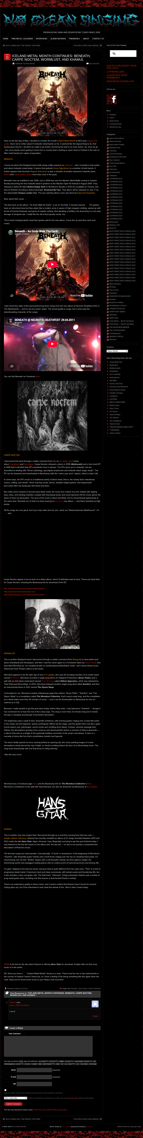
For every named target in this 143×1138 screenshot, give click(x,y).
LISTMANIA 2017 (115, 194)
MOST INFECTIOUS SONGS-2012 (122, 241)
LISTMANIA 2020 (115, 203)
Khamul (90, 988)
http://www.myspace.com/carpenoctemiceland (24, 595)
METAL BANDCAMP (117, 402)
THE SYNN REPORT (117, 330)
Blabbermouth (115, 368)
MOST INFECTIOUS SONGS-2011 (122, 237)
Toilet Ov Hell (115, 424)
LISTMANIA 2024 (115, 216)
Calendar (112, 151)
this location (92, 787)
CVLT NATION (115, 374)
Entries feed (114, 121)
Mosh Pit (112, 228)
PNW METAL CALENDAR (22, 39)
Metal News (113, 222)
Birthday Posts (114, 148)
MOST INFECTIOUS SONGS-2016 (122, 253)
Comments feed (116, 124)
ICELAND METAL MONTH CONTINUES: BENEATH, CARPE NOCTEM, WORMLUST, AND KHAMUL (51, 57)
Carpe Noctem (83, 988)
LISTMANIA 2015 (115, 188)
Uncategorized (115, 333)
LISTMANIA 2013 (115, 182)
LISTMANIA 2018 (115, 197)
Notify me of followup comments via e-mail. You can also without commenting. (60, 1098)
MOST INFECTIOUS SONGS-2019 (122, 262)
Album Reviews (115, 141)
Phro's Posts (114, 290)
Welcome (112, 340)
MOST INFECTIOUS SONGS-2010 (122, 234)
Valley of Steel (115, 433)
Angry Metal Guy (116, 362)
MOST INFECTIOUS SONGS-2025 (122, 281)
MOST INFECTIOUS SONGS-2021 (122, 268)
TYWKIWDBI (114, 430)
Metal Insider (114, 405)
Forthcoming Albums (117, 163)
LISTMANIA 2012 (115, 179)
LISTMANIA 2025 (115, 219)
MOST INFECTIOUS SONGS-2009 (122, 231)
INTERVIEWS (41, 39)
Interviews (113, 169)
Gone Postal (90, 662)
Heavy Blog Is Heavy (117, 390)
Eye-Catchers (114, 160)
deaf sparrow (115, 377)
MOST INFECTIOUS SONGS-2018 (122, 259)
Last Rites (113, 399)
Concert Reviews (115, 154)
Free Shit (112, 166)
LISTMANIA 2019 (115, 200)
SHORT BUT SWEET (117, 312)
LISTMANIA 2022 (115, 210)
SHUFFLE (113, 315)
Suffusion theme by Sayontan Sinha (129, 1126)
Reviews (112, 299)
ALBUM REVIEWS (58, 39)
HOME (5, 39)
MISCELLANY (114, 225)
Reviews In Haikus (116, 302)
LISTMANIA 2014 (115, 185)
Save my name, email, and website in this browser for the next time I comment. (33, 1093)
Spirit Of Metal (115, 415)
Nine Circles (114, 408)
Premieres (113, 293)
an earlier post (65, 461)
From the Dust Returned (119, 387)
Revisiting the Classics (118, 306)
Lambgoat (113, 396)
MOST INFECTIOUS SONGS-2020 (122, 265)
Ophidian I (69, 165)
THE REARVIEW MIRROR (119, 327)
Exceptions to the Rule (117, 157)
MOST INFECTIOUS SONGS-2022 (122, 272)
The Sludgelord (115, 421)
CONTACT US (98, 39)
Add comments (94, 63)
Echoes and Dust (116, 384)
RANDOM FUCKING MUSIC (25, 63)
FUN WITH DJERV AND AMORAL (86, 46)
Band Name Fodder (116, 145)
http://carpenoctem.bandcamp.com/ (19, 591)
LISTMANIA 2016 (115, 191)
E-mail (13, 1077)
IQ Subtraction (114, 172)
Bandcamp (114, 365)
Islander (17, 988)
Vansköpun (29, 464)
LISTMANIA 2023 (115, 213)
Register (113, 115)
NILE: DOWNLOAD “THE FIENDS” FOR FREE (23, 46)
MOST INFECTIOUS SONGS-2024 (122, 278)
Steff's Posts (113, 318)
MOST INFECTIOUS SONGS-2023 (122, 275)
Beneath (74, 988)
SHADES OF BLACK (117, 309)
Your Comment (15, 1034)
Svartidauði (14, 464)
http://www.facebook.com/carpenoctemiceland (24, 588)
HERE (6, 964)
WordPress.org (115, 127)
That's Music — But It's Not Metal (121, 324)
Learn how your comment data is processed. (50, 1110)
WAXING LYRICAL (116, 336)
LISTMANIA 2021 (115, 207)
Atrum (6, 174)
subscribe (74, 1098)
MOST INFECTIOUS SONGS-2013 (122, 244)
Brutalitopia (114, 371)
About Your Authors (116, 138)
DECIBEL (113, 381)
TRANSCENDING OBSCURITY (121, 427)
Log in (112, 118)
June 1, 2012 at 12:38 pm (19, 1005)
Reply (95, 1016)
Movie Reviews (115, 284)
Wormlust (97, 988)
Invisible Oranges (116, 393)
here (37, 376)
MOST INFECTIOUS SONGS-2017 (122, 256)
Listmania (113, 176)
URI (14, 1084)
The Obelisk (114, 418)
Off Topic (112, 287)
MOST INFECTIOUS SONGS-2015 (122, 250)
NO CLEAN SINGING (18, 1126)
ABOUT (86, 39)
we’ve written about (23, 174)
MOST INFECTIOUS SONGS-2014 (122, 247)
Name (13, 1070)
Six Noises (114, 412)
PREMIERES (74, 39)
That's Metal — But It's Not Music (121, 321)
